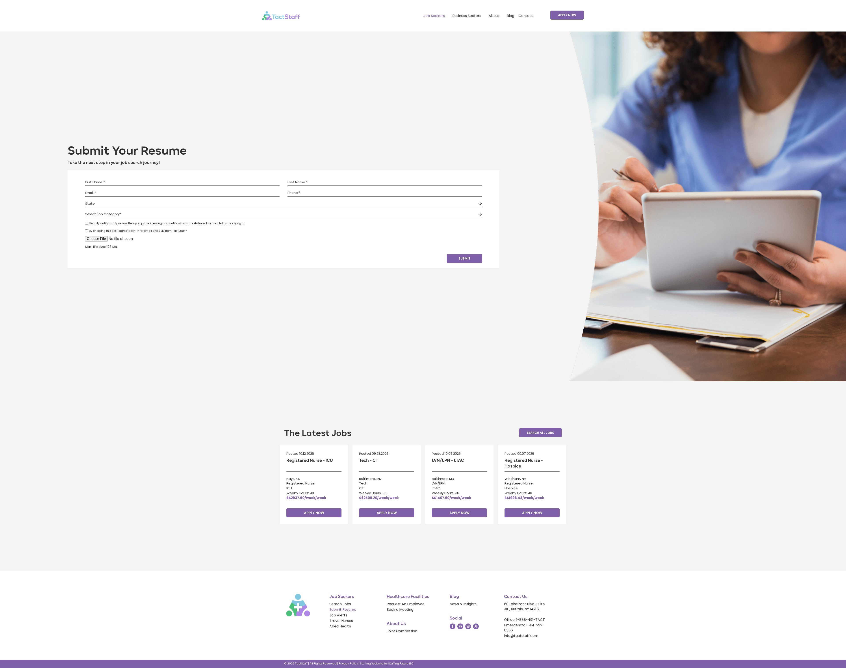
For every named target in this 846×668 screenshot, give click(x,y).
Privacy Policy (348, 663)
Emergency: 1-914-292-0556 (524, 628)
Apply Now (314, 512)
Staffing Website (371, 663)
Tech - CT (368, 460)
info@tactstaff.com (521, 635)
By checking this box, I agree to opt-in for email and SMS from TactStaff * (138, 231)
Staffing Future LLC (401, 663)
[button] (567, 15)
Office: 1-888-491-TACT (524, 619)
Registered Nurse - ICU (309, 460)
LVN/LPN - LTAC (448, 460)
